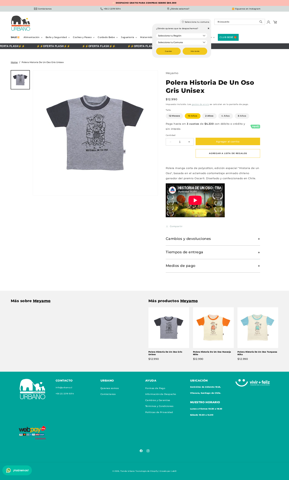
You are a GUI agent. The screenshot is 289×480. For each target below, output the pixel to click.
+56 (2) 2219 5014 (65, 393)
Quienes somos (109, 388)
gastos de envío (200, 104)
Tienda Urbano (127, 471)
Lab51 (174, 471)
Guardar (168, 51)
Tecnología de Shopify (146, 471)
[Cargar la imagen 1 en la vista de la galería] (20, 79)
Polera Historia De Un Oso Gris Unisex (165, 353)
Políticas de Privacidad (159, 412)
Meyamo (172, 73)
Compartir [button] (176, 226)
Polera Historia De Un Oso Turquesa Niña (257, 353)
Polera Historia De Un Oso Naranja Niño (212, 353)
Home (14, 62)
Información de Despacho (160, 394)
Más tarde (195, 51)
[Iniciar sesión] (268, 23)
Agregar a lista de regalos (228, 153)
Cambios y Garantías (157, 400)
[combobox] (239, 22)
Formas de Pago (155, 388)
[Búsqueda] (261, 22)
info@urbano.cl (64, 387)
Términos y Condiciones (159, 406)
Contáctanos (108, 394)
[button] (33, 37)
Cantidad (171, 135)
